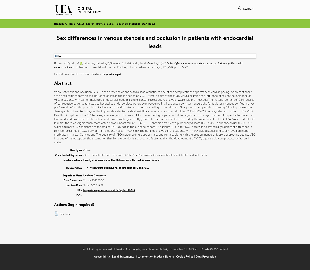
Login (110, 24)
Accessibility (102, 256)
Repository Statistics (127, 24)
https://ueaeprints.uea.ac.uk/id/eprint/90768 (109, 190)
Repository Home (64, 24)
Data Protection (206, 256)
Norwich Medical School (146, 160)
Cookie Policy (184, 256)
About (80, 24)
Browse (100, 24)
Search (90, 24)
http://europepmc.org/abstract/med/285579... (119, 168)
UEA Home (148, 24)
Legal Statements (123, 256)
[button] (56, 214)
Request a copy (111, 74)
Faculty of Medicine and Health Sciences (106, 160)
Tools (61, 56)
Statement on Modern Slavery (155, 256)
